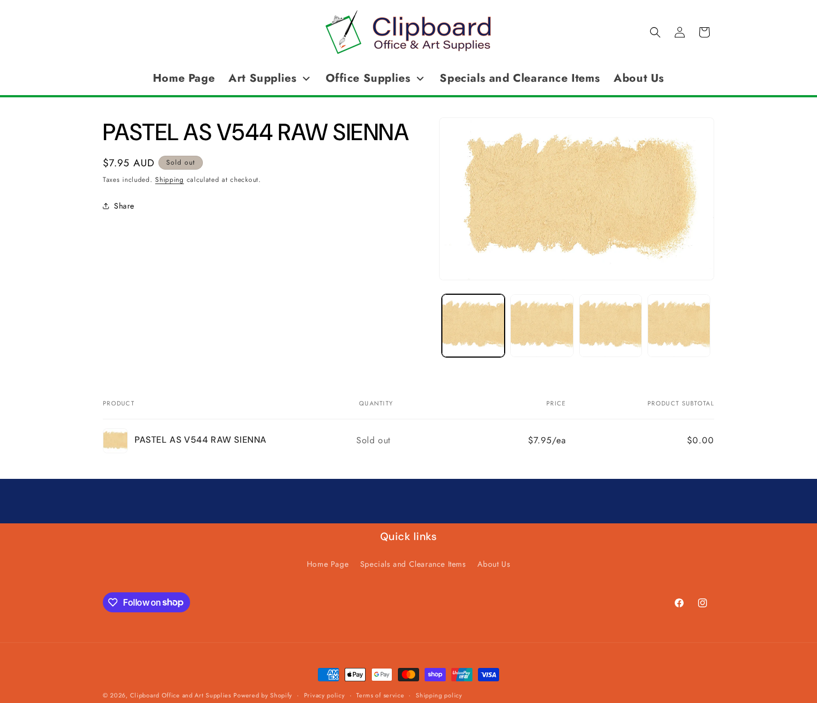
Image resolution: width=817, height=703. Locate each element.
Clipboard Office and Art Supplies (180, 695)
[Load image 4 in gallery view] (678, 325)
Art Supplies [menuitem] (262, 78)
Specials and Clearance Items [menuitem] (520, 78)
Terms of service (380, 694)
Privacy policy (324, 694)
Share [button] (124, 205)
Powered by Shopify (262, 695)
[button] (655, 32)
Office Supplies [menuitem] (368, 78)
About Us (493, 564)
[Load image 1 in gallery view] (473, 325)
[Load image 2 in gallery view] (541, 325)
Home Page (327, 564)
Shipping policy (439, 694)
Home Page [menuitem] (184, 78)
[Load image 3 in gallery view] (610, 325)
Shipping (169, 180)
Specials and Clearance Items (413, 564)
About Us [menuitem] (639, 78)
